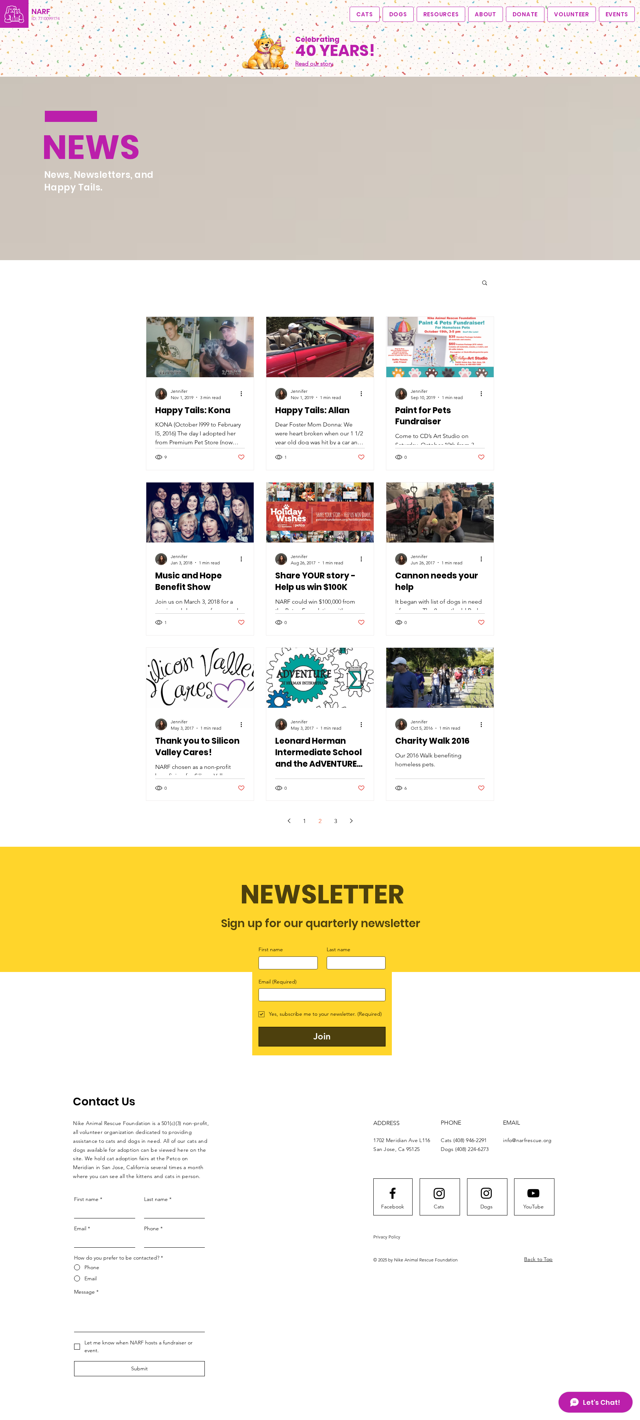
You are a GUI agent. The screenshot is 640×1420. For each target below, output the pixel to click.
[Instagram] (439, 1193)
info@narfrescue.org (527, 1140)
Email (278, 981)
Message (86, 1291)
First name (271, 949)
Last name (338, 949)
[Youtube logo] (533, 1193)
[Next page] (351, 820)
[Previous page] (289, 820)
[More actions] (243, 393)
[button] (485, 14)
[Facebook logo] (392, 1193)
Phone (153, 1228)
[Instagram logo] (486, 1193)
